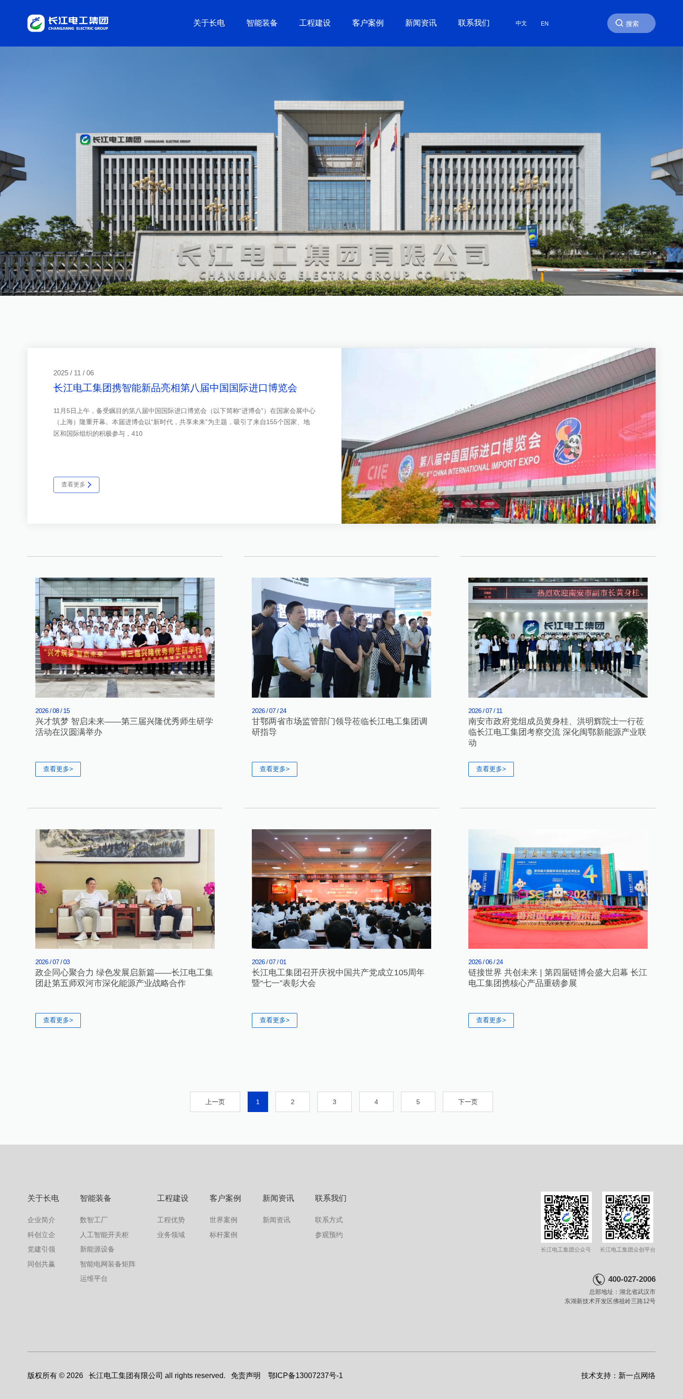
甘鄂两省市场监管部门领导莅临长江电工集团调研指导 (339, 727)
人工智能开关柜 (104, 1235)
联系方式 (329, 1220)
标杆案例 (223, 1235)
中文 (521, 23)
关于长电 (209, 23)
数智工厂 (94, 1220)
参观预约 (329, 1235)
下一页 (468, 1102)
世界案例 (223, 1220)
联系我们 (474, 23)
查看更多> (58, 769)
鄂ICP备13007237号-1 (305, 1375)
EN (545, 23)
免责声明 (246, 1375)
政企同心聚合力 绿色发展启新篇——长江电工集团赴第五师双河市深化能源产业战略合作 (124, 978)
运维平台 (94, 1278)
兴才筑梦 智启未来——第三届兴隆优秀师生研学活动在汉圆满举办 (124, 727)
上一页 (215, 1102)
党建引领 (41, 1249)
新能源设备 (97, 1249)
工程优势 (171, 1220)
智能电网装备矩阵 (108, 1264)
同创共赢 (41, 1264)
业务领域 (171, 1235)
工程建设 (315, 23)
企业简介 (41, 1220)
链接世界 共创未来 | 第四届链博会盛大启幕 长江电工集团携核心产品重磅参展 (557, 978)
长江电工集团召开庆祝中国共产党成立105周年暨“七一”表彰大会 (338, 978)
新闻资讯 (421, 23)
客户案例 (368, 23)
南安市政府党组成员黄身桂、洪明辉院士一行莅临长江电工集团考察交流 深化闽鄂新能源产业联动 (557, 732)
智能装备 (262, 23)
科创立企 (41, 1235)
